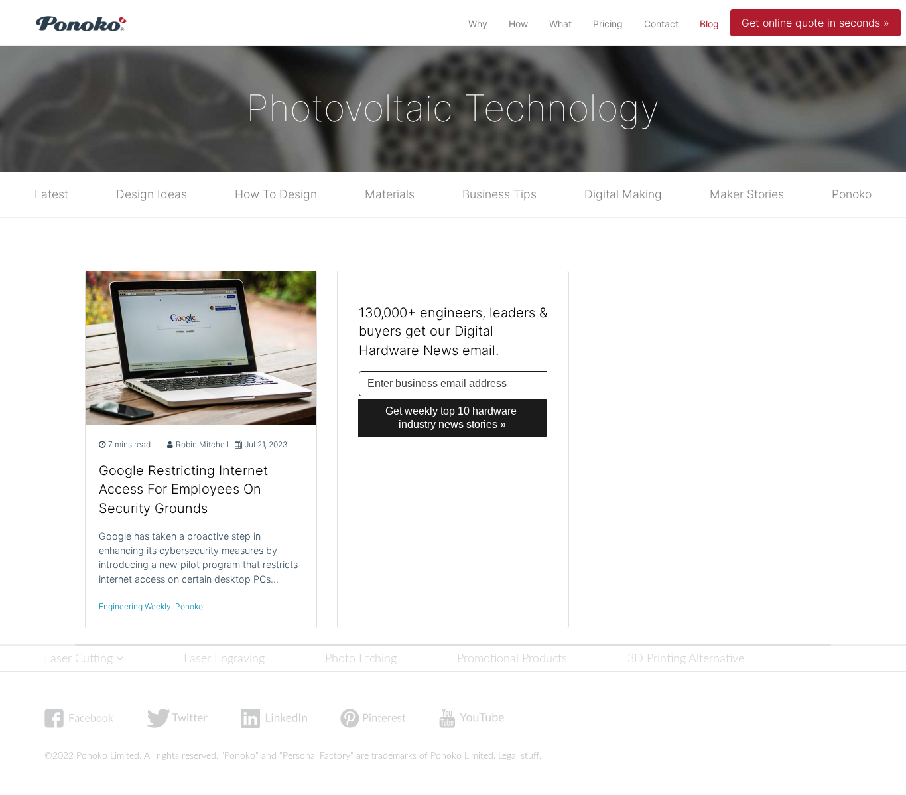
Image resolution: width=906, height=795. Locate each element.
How (518, 23)
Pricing (608, 23)
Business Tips (499, 194)
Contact (661, 23)
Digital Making (623, 194)
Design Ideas (151, 194)
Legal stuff (518, 755)
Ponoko (852, 194)
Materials (390, 194)
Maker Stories (747, 194)
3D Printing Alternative (685, 658)
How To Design (276, 194)
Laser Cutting (80, 658)
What (560, 23)
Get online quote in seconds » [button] (815, 22)
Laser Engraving (224, 658)
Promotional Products (512, 658)
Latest (51, 194)
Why (477, 23)
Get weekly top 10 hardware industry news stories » (452, 417)
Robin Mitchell (202, 444)
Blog (712, 23)
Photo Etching (361, 658)
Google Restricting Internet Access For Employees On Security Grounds (183, 490)
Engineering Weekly (135, 606)
